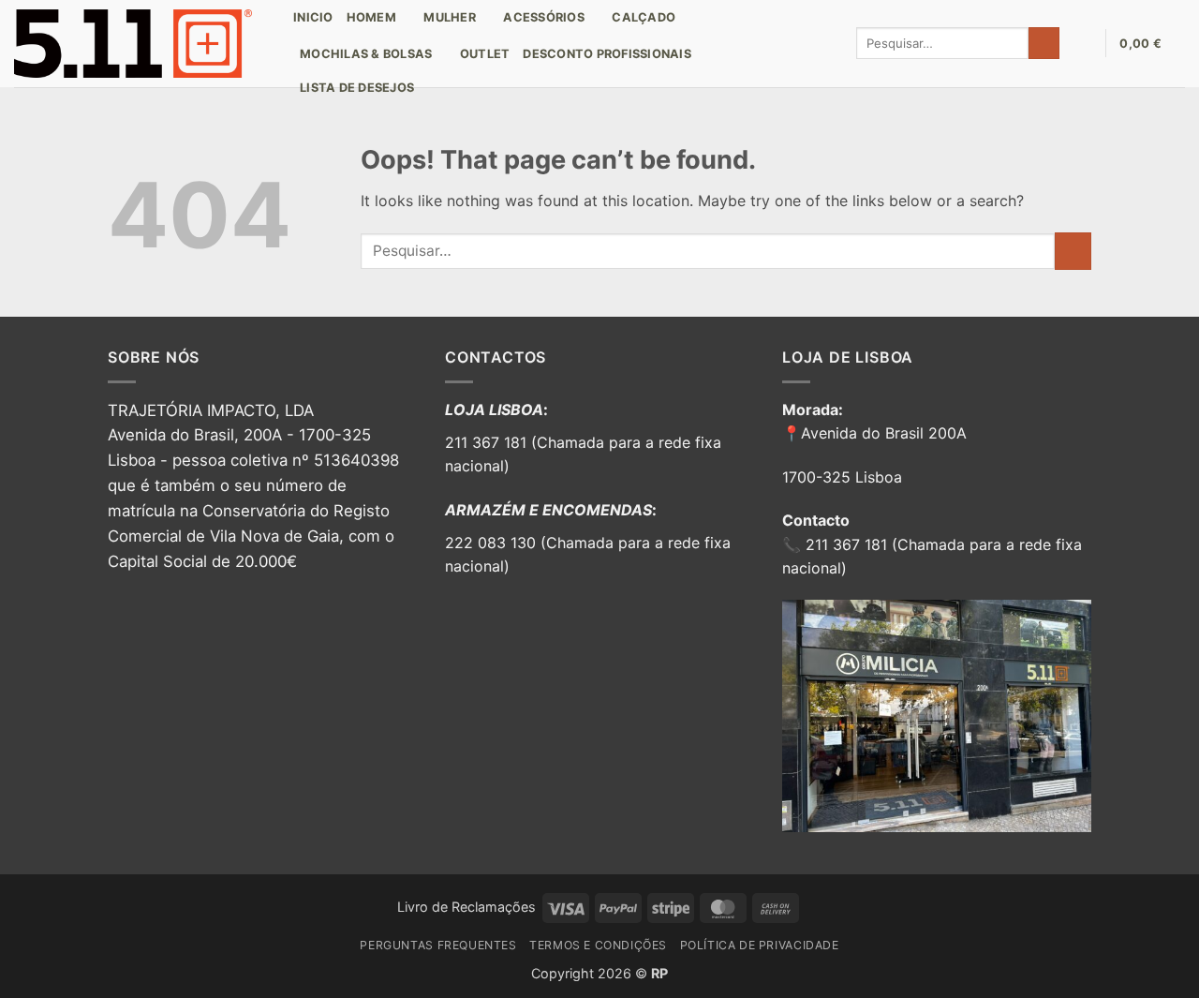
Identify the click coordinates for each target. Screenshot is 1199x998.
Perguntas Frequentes (438, 945)
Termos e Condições (598, 945)
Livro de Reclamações (466, 907)
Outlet (485, 54)
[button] (1082, 43)
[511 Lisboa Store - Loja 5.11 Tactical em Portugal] (139, 43)
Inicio (313, 17)
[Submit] (1044, 43)
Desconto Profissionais (607, 54)
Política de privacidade (759, 945)
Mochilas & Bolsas (366, 54)
